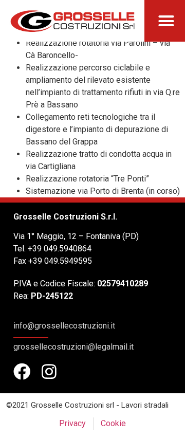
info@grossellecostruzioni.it (64, 326)
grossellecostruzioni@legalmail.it (73, 347)
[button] (166, 21)
